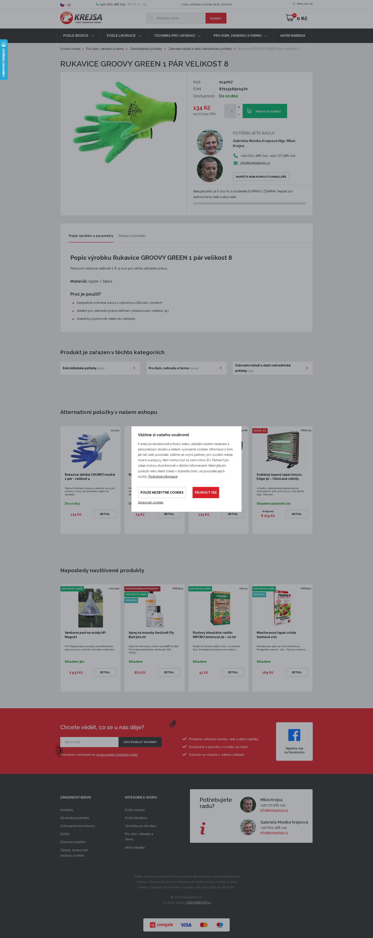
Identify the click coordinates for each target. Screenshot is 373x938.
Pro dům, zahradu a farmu (238, 36)
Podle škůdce (76, 36)
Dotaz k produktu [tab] (132, 236)
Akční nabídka (292, 36)
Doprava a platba (201, 4)
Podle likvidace (121, 36)
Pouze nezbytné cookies (162, 492)
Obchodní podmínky (74, 818)
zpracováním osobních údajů (117, 754)
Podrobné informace (163, 476)
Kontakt (226, 4)
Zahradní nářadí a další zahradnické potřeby (200, 49)
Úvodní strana (70, 49)
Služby (65, 834)
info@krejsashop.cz (255, 163)
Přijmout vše (206, 492)
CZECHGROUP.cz (198, 902)
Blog (216, 4)
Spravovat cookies (150, 502)
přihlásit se (305, 4)
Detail (105, 514)
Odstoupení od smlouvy (77, 826)
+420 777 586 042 (273, 805)
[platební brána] (186, 923)
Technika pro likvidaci (175, 36)
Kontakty (66, 810)
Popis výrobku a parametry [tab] (91, 236)
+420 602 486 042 (112, 4)
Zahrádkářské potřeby (146, 49)
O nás (185, 4)
